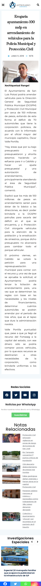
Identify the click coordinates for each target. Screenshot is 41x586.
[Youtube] (25, 395)
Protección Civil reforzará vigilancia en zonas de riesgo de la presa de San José (29, 442)
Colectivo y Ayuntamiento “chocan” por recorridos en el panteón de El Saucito (29, 520)
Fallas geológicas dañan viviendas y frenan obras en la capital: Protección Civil (30, 481)
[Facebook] (7, 395)
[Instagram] (34, 395)
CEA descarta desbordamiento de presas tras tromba (30, 468)
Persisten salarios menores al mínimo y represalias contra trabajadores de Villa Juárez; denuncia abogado (30, 500)
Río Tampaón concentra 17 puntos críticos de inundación (30, 456)
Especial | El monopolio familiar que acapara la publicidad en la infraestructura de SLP (20, 573)
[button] (3, 5)
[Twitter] (16, 395)
